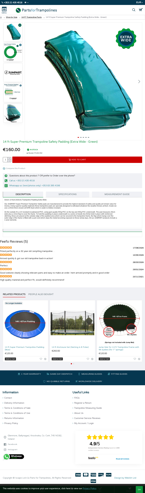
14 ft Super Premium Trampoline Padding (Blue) (24, 348)
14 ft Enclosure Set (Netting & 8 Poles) (70, 347)
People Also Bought (41, 294)
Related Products (14, 294)
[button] (27, 81)
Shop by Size (11, 17)
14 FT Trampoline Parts (31, 17)
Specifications (68, 194)
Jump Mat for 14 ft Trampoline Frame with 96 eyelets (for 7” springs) (119, 348)
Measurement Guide (117, 194)
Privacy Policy (89, 488)
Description (23, 194)
